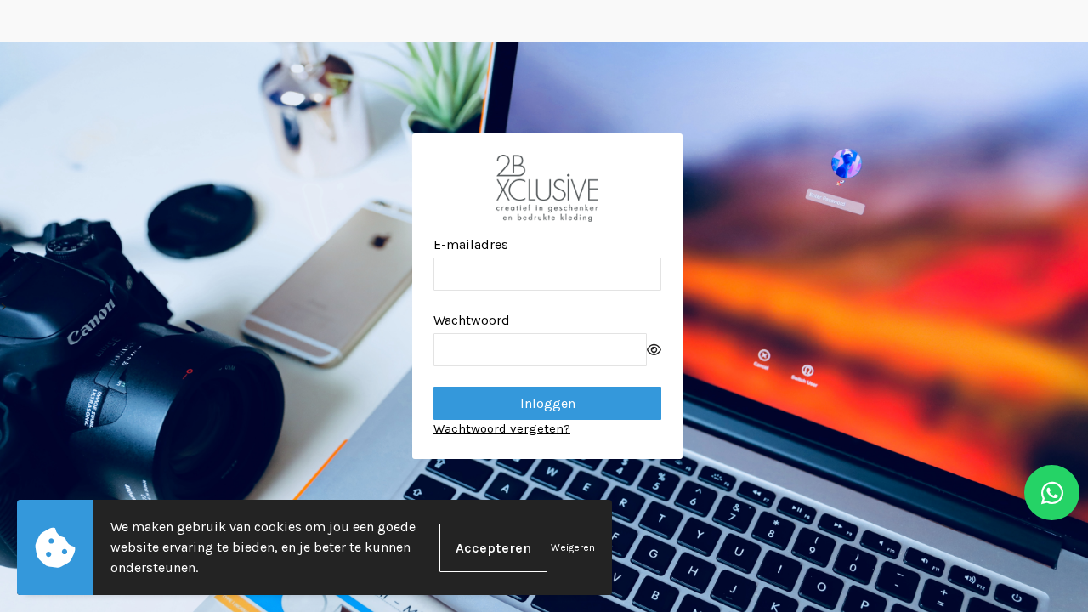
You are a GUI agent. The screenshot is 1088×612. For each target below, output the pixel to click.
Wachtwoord (472, 320)
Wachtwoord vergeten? (502, 428)
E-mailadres (471, 244)
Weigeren (573, 547)
